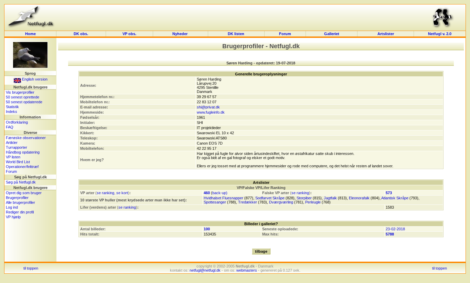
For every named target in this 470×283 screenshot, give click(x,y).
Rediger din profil (20, 212)
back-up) (219, 193)
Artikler (12, 142)
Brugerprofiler (17, 198)
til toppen (30, 268)
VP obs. (129, 34)
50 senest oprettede (22, 97)
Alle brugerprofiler (20, 202)
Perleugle (313, 202)
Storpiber (304, 198)
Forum (285, 34)
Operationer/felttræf (22, 167)
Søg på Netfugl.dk (21, 182)
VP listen (13, 157)
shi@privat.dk (208, 107)
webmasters (246, 270)
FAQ (9, 127)
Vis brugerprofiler (20, 92)
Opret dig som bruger (24, 193)
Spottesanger (215, 202)
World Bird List (18, 162)
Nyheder (180, 34)
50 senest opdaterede (24, 102)
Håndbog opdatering (23, 152)
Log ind (12, 207)
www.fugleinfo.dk (211, 112)
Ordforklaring (17, 122)
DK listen (236, 34)
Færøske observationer (26, 138)
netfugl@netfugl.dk (205, 270)
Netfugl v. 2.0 (439, 34)
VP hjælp (13, 217)
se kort (122, 193)
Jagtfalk (330, 198)
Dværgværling (281, 202)
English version (34, 79)
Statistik (12, 107)
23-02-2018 (395, 229)
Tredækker (247, 202)
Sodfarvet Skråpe (270, 198)
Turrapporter (16, 147)
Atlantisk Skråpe (394, 198)
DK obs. (81, 34)
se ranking (105, 193)
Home (30, 34)
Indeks (11, 111)
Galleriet (331, 34)
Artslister (385, 34)
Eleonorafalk (359, 198)
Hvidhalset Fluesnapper (223, 198)
